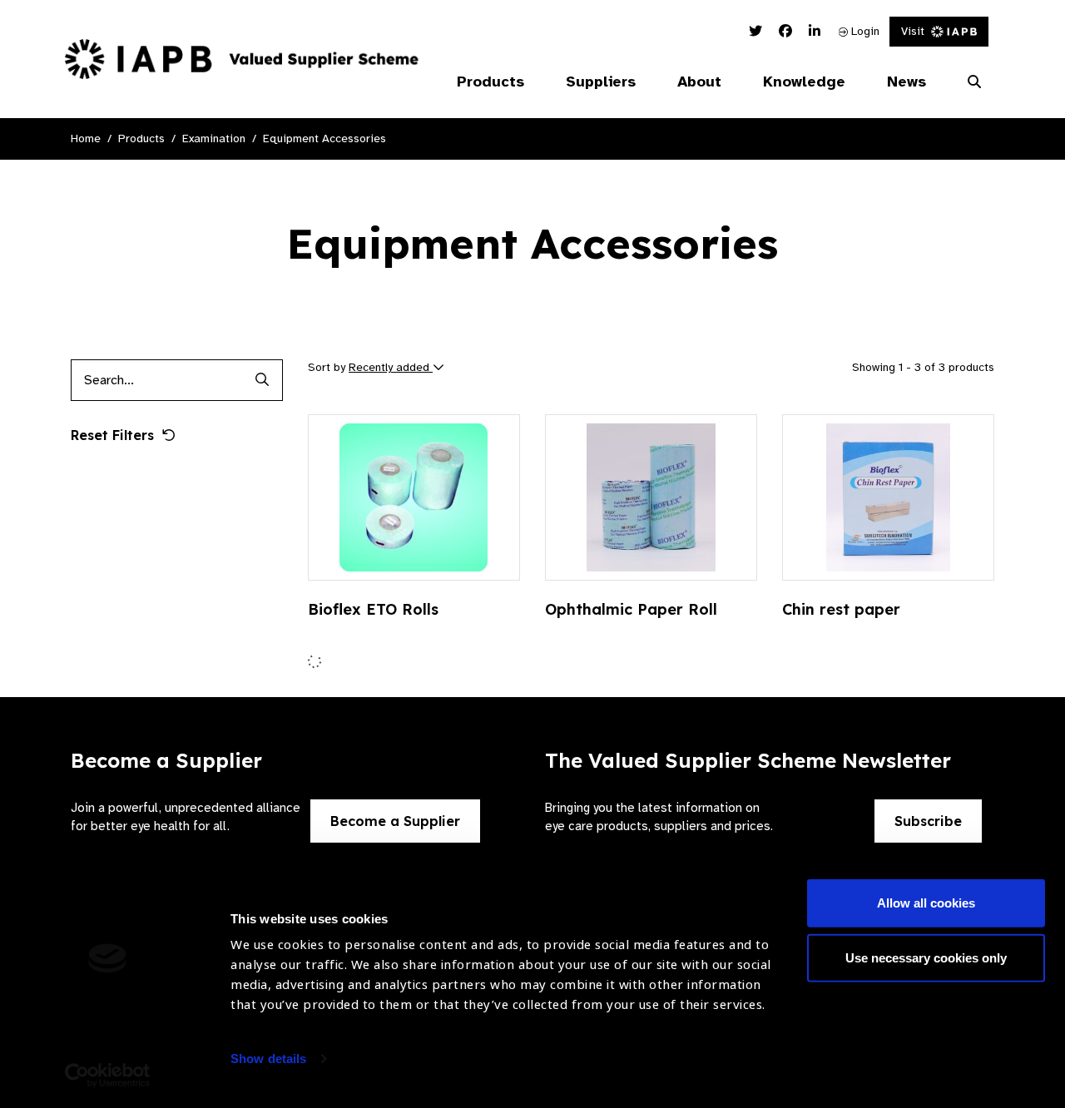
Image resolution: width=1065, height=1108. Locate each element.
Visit (912, 31)
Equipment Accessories (324, 138)
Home (86, 138)
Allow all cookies (926, 903)
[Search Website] (974, 82)
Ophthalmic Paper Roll (631, 609)
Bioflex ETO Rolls (373, 609)
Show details (268, 1058)
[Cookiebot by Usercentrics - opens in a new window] (108, 1075)
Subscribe (928, 821)
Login (863, 31)
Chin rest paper (841, 609)
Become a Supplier (395, 821)
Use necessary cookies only (926, 957)
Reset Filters (112, 435)
